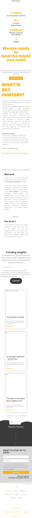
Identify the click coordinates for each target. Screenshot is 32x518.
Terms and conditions (16, 508)
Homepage (9, 491)
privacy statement (11, 276)
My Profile (12, 498)
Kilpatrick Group (17, 106)
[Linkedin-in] (3, 503)
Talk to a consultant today (10, 148)
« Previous (9, 416)
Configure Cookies (16, 516)
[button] (16, 78)
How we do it (8, 494)
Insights (16, 494)
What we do (23, 491)
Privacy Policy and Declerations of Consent (11, 512)
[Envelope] (7, 503)
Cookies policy (26, 512)
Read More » (10, 326)
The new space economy (15, 317)
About (15, 491)
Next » (24, 416)
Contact (20, 498)
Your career (24, 494)
